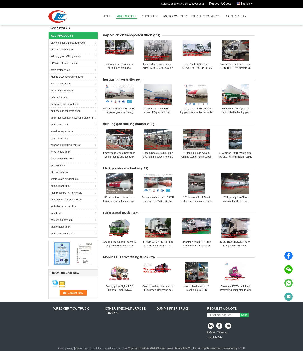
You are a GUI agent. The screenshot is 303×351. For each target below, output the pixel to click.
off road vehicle (59, 172)
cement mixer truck (61, 220)
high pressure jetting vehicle (66, 192)
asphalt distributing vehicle (66, 145)
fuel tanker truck (59, 124)
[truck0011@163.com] (288, 296)
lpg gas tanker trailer (62, 49)
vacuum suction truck (62, 158)
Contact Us (236, 16)
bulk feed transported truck (65, 110)
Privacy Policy (66, 348)
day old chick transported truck (68, 42)
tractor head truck (60, 226)
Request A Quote (220, 3)
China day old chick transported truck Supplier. (101, 348)
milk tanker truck (60, 97)
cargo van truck (59, 138)
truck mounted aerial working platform (72, 117)
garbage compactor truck (65, 104)
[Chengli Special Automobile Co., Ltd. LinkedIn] (210, 326)
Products (125, 16)
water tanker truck (60, 83)
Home (107, 16)
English (245, 3)
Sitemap (222, 332)
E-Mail (211, 332)
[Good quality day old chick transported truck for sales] (62, 253)
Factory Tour (174, 16)
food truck (56, 213)
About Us (149, 16)
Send (244, 314)
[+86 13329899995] (288, 283)
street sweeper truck (62, 131)
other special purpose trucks (66, 199)
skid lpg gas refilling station (66, 56)
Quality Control (206, 16)
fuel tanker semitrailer (63, 233)
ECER (241, 348)
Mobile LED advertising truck (67, 76)
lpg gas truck (58, 165)
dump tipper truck (60, 185)
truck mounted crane (62, 90)
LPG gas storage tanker (64, 63)
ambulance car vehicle (63, 206)
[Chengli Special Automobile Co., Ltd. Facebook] (219, 326)
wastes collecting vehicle (65, 179)
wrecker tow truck (60, 151)
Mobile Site (216, 337)
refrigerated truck (60, 70)
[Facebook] (288, 256)
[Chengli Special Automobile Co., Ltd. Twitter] (228, 326)
